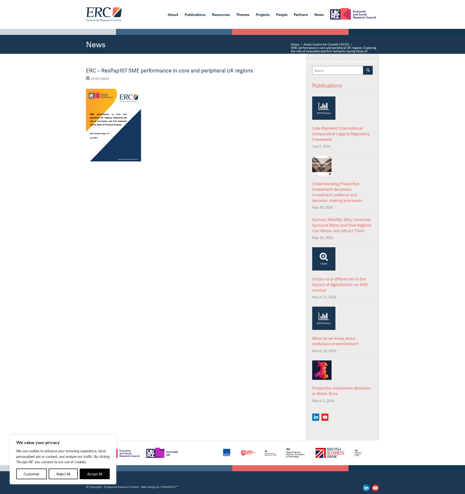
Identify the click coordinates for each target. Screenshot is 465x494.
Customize (31, 473)
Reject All (63, 473)
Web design (148, 487)
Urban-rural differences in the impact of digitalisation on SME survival (340, 284)
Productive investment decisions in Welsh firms (341, 390)
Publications (327, 85)
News (96, 44)
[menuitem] (172, 14)
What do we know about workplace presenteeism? (335, 341)
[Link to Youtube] (375, 488)
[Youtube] (324, 417)
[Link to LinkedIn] (366, 488)
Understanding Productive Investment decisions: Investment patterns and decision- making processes (337, 192)
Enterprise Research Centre (121, 487)
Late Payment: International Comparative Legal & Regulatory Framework (341, 133)
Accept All (94, 473)
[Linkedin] (315, 417)
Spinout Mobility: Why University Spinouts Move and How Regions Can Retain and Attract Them (341, 225)
